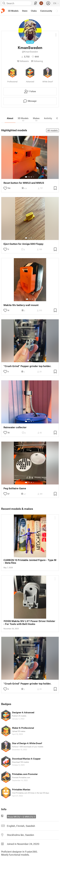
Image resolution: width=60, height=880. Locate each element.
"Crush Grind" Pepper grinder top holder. (27, 366)
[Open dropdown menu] (56, 34)
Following (37, 61)
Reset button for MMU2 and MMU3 (23, 182)
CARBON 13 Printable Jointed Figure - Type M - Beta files (29, 561)
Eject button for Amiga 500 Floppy (23, 243)
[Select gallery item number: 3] (31, 176)
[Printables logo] (3, 10)
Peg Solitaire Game (14, 488)
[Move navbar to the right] (57, 10)
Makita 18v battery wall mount (20, 305)
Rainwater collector (15, 427)
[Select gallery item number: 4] (33, 176)
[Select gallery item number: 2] (29, 176)
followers (23, 61)
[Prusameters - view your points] (41, 3)
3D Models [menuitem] (13, 10)
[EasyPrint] (35, 3)
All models (52, 130)
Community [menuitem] (46, 10)
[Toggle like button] (5, 188)
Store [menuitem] (24, 10)
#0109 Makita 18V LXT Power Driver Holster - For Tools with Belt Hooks (29, 622)
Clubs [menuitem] (34, 10)
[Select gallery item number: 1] (26, 176)
